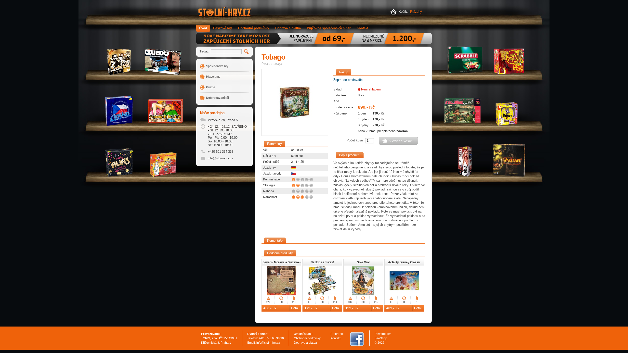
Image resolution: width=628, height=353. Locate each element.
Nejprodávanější (217, 98)
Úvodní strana (303, 334)
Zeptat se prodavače (348, 80)
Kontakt (362, 28)
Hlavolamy (213, 76)
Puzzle (210, 87)
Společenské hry (217, 66)
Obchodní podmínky (253, 28)
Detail (295, 308)
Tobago (277, 64)
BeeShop (381, 338)
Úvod (203, 28)
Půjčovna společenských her (329, 28)
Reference (337, 334)
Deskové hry (222, 28)
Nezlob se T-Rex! (322, 262)
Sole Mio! (363, 262)
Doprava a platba (288, 28)
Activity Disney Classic (404, 262)
